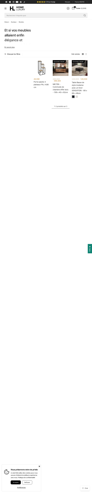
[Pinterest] (20, 2)
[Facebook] (6, 2)
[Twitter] (10, 2)
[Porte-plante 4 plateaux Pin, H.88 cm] (41, 68)
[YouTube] (17, 2)
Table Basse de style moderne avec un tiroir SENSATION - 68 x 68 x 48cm (79, 87)
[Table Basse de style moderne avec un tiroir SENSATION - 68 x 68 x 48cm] (80, 68)
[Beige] (76, 96)
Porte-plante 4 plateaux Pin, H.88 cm (41, 84)
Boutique (13, 22)
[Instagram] (13, 2)
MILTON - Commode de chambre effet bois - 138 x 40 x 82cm (60, 88)
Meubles (21, 22)
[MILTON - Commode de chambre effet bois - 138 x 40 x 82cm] (60, 68)
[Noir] (73, 96)
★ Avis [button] (90, 249)
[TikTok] (24, 2)
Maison (6, 22)
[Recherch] (85, 15)
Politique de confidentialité (26, 477)
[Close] (39, 466)
